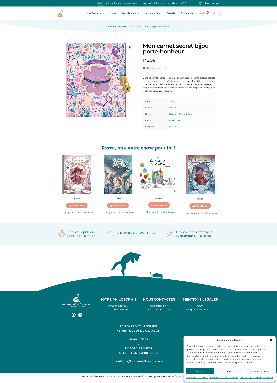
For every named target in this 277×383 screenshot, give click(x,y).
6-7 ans (182, 114)
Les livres (123, 26)
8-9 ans (189, 114)
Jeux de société (130, 13)
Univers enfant (153, 13)
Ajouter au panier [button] (77, 205)
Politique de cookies (197, 377)
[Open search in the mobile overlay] (218, 13)
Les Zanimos (94, 13)
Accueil (112, 26)
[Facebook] (74, 315)
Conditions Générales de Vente (256, 377)
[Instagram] (80, 315)
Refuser (229, 371)
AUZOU (172, 108)
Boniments (187, 13)
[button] (271, 340)
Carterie (170, 13)
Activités (173, 126)
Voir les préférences (259, 371)
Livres (113, 13)
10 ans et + (173, 114)
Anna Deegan (175, 120)
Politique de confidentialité (223, 377)
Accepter (200, 371)
